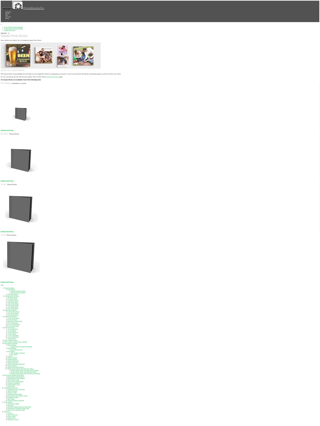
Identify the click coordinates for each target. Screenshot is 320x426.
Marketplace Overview (11, 388)
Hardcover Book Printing (18, 291)
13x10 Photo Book (12, 305)
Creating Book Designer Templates (21, 346)
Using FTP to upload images (16, 410)
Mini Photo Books (9, 327)
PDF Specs (14, 354)
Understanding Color (13, 384)
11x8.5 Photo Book (13, 304)
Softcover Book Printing (18, 293)
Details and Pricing (7, 130)
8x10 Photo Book (12, 323)
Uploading (10, 405)
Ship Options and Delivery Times (17, 396)
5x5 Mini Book (11, 331)
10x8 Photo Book (12, 302)
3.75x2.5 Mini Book (13, 335)
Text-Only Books (12, 294)
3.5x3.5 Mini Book (12, 329)
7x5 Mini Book (11, 338)
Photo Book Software (10, 343)
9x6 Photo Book (12, 297)
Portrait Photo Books (10, 316)
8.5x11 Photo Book (13, 326)
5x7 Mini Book (11, 334)
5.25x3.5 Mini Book (13, 337)
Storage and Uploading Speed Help (18, 408)
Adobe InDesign (12, 359)
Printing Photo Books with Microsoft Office (20, 369)
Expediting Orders (12, 397)
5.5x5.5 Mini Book (12, 332)
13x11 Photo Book (12, 307)
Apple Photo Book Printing (15, 367)
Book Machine (11, 348)
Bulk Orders (10, 399)
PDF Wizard (11, 351)
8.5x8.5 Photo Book (13, 312)
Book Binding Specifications (15, 377)
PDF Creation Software (18, 353)
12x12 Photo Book (12, 315)
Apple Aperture (12, 365)
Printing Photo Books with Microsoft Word (23, 372)
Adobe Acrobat (12, 358)
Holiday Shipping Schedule (15, 400)
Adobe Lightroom (12, 362)
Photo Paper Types (13, 380)
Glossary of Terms (13, 419)
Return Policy (11, 418)
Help (6, 15)
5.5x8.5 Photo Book (13, 318)
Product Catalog (9, 288)
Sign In (7, 18)
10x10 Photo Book (12, 313)
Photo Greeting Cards (10, 340)
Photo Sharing (8, 402)
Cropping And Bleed (13, 383)
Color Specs (11, 386)
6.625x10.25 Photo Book (14, 321)
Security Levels (12, 392)
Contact (9, 413)
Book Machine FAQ (16, 350)
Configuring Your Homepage (16, 389)
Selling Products (12, 391)
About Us (7, 411)
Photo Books (11, 289)
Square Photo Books (52, 77)
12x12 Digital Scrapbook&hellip (13, 27)
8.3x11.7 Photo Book (13, 324)
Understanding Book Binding (16, 378)
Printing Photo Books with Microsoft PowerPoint (25, 373)
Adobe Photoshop (9, 30)
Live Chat (8, 16)
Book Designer (11, 345)
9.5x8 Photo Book (12, 300)
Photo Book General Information (14, 375)
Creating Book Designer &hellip (13, 29)
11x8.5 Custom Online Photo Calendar (15, 342)
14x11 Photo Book (12, 308)
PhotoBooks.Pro (33, 8)
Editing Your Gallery (13, 403)
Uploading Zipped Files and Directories (19, 407)
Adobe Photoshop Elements (16, 364)
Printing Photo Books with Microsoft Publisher (25, 370)
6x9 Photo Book (12, 319)
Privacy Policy (11, 416)
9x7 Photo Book (12, 299)
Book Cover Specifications (15, 381)
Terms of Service (12, 415)
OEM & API (8, 12)
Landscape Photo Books (11, 296)
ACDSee (9, 356)
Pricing (7, 13)
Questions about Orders (14, 394)
